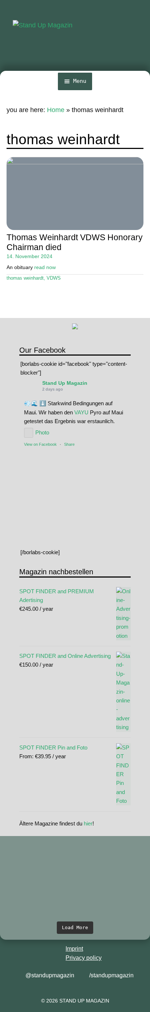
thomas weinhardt (25, 278)
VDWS (54, 278)
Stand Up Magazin (64, 383)
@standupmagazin (49, 975)
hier (88, 823)
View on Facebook (40, 444)
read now (45, 267)
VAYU (81, 412)
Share (69, 444)
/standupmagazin (111, 975)
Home (55, 110)
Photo (42, 432)
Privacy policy (84, 958)
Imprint (74, 949)
